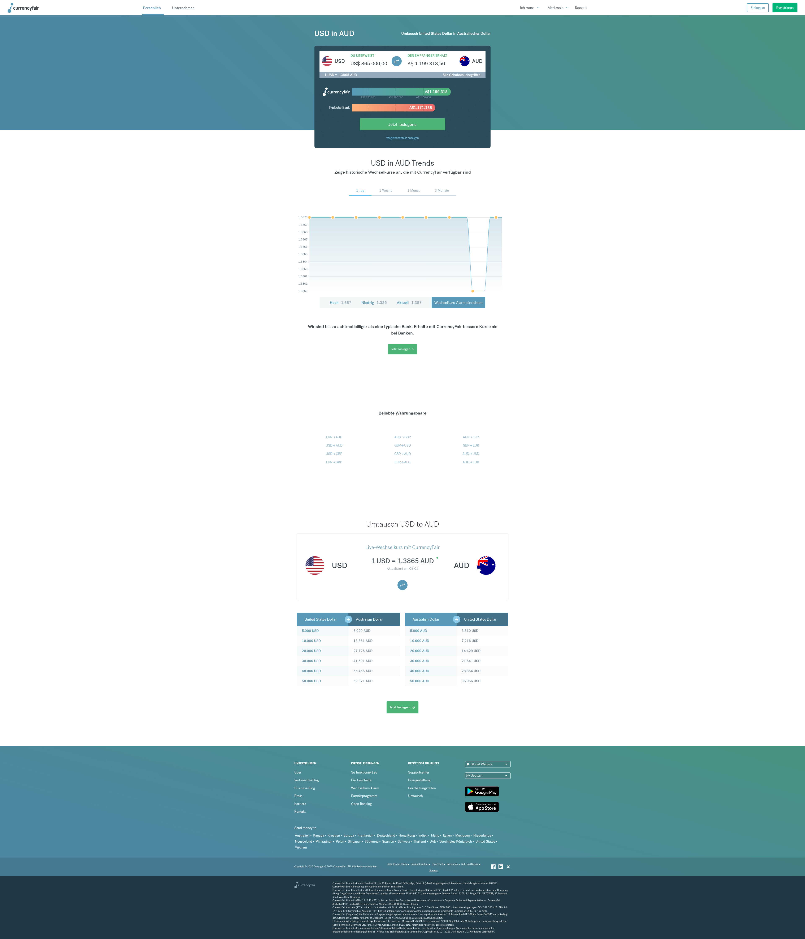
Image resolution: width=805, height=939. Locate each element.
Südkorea (372, 841)
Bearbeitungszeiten (422, 788)
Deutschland (386, 835)
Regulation (452, 864)
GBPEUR (471, 445)
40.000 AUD (419, 671)
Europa (349, 835)
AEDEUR (471, 437)
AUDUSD (470, 454)
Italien (447, 835)
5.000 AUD (418, 631)
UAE (433, 841)
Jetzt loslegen (402, 349)
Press (298, 796)
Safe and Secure (469, 864)
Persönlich (152, 7)
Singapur (354, 841)
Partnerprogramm (364, 796)
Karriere (300, 804)
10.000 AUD (419, 641)
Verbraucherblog (306, 780)
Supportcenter (418, 772)
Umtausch (415, 796)
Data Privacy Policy (397, 864)
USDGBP (334, 454)
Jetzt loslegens (402, 124)
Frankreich (365, 835)
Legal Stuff (437, 864)
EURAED (402, 462)
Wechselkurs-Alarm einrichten (458, 302)
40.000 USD (311, 671)
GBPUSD (402, 445)
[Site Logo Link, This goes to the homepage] (73, 8)
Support (581, 7)
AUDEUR (471, 462)
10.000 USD (311, 641)
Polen (340, 841)
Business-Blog (304, 788)
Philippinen (324, 841)
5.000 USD (310, 631)
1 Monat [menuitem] (413, 190)
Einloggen (758, 7)
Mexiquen (462, 835)
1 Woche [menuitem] (385, 190)
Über (297, 772)
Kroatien (334, 835)
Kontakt (300, 811)
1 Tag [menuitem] (360, 190)
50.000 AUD (419, 681)
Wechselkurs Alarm (365, 788)
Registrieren (785, 7)
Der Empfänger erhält (427, 55)
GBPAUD (402, 454)
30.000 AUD (419, 661)
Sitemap (433, 870)
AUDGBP (402, 437)
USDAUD (334, 445)
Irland (435, 835)
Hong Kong (407, 835)
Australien (302, 835)
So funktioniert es (364, 772)
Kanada (318, 835)
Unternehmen (183, 7)
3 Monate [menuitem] (442, 190)
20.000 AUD (419, 651)
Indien (422, 835)
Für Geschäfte (361, 780)
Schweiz (404, 841)
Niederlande (482, 835)
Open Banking (361, 804)
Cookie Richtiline (419, 864)
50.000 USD (311, 681)
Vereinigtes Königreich (455, 841)
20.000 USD (311, 651)
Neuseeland (303, 841)
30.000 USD (311, 661)
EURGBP (334, 462)
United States (485, 841)
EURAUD (334, 437)
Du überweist (362, 55)
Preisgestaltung (419, 780)
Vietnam (301, 847)
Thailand (419, 841)
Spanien (388, 841)
